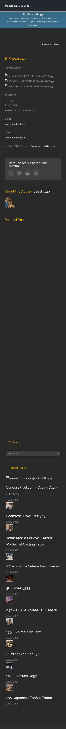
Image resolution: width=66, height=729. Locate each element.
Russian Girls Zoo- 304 (24, 654)
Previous (46, 44)
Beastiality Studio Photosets (43, 146)
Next (56, 44)
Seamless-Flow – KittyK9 (26, 516)
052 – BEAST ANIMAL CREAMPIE (32, 610)
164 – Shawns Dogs (21, 676)
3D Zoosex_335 (18, 588)
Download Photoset (15, 123)
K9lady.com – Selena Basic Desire (32, 566)
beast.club (41, 191)
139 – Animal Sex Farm (24, 632)
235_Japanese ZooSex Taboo (29, 698)
